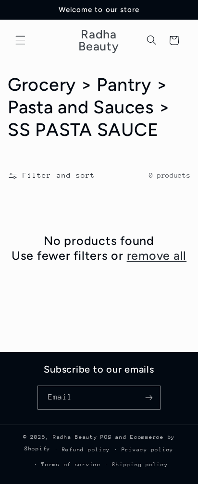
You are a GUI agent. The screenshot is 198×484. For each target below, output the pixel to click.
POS (105, 437)
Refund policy (86, 450)
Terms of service (71, 464)
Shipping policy (140, 464)
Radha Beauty (75, 437)
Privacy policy (147, 450)
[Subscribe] (149, 397)
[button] (20, 40)
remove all (157, 255)
